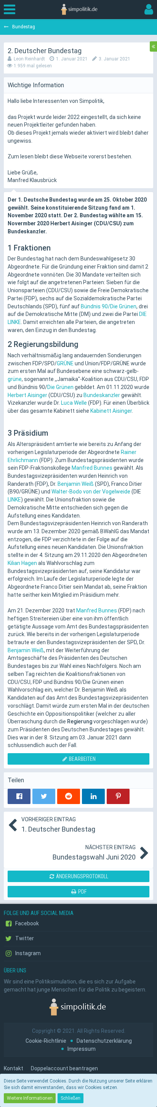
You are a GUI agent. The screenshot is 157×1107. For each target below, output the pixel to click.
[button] (11, 9)
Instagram (27, 953)
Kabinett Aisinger (111, 411)
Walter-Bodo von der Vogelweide (90, 491)
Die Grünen (60, 387)
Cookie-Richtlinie (46, 1041)
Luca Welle (74, 403)
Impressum (81, 1049)
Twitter (24, 938)
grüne (15, 379)
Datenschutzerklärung (104, 1041)
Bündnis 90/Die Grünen (108, 306)
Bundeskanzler (101, 395)
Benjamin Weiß (76, 484)
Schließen (70, 1098)
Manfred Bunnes (92, 468)
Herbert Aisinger (27, 395)
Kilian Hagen (22, 563)
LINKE (14, 500)
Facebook (26, 923)
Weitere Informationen (30, 1098)
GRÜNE (65, 363)
